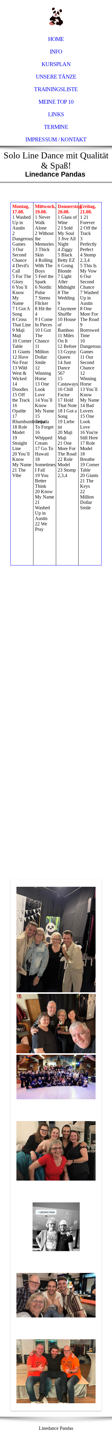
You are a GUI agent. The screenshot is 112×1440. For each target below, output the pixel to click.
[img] (56, 16)
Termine (56, 127)
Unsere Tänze (56, 77)
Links (56, 114)
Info (56, 51)
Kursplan (56, 64)
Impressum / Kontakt (55, 139)
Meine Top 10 (56, 102)
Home (56, 39)
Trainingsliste (56, 89)
